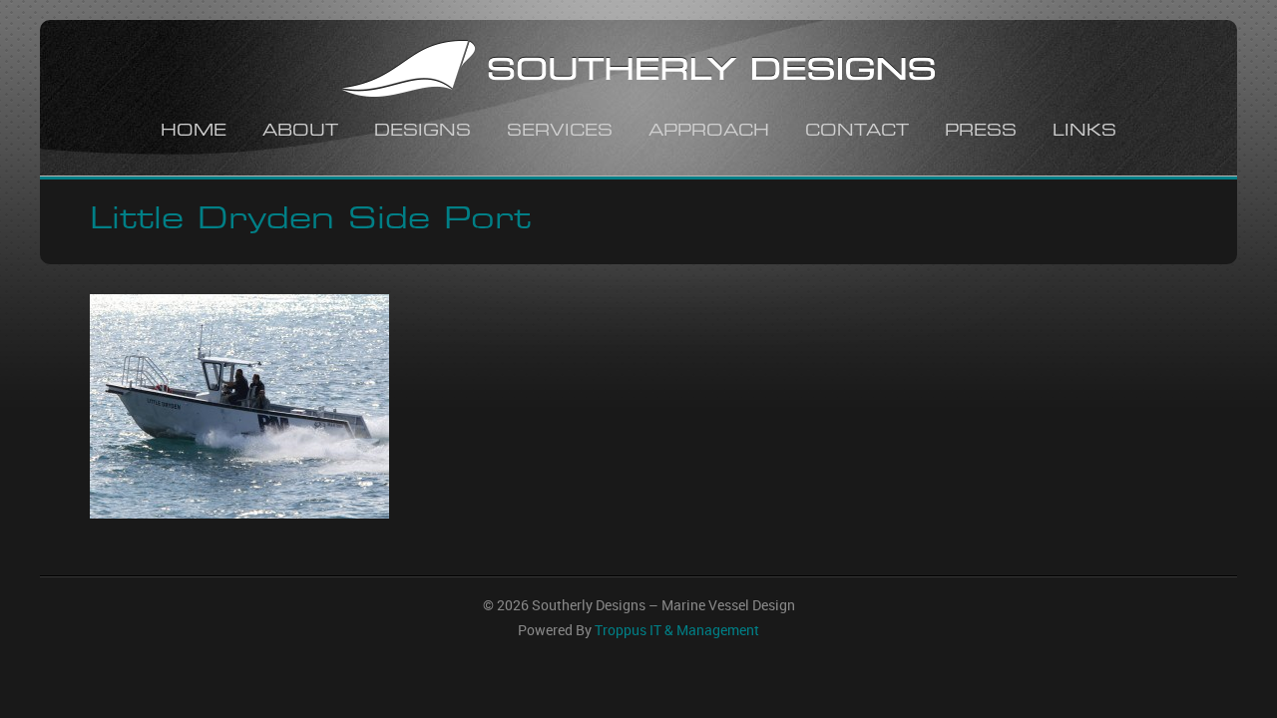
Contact (857, 132)
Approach (708, 132)
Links (1084, 132)
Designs (422, 132)
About (300, 132)
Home (193, 132)
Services (560, 132)
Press (981, 132)
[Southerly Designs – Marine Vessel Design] (638, 71)
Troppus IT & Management (677, 630)
